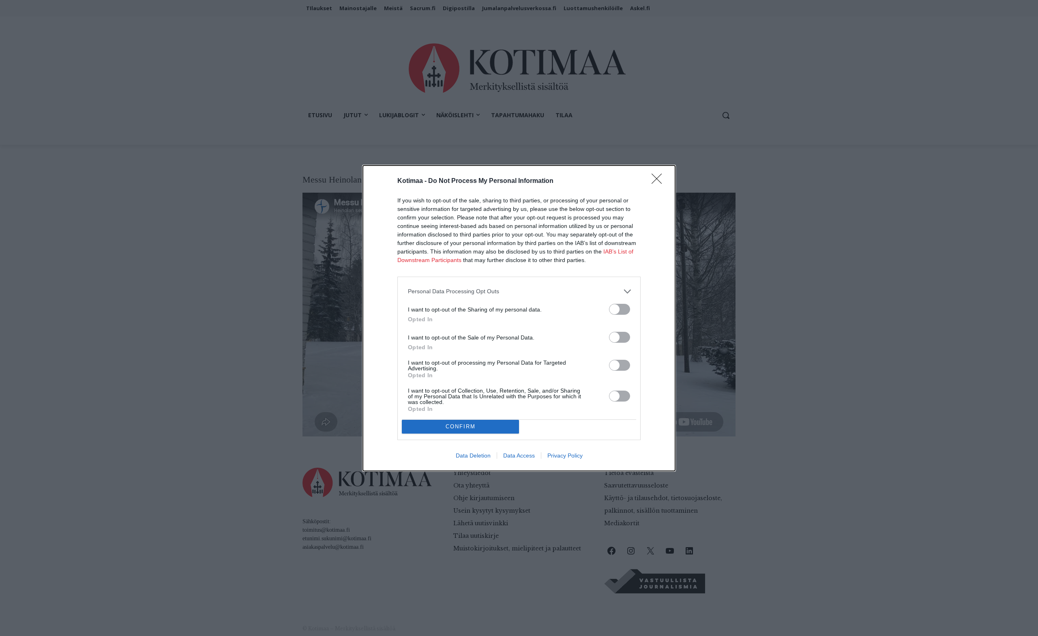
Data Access (519, 455)
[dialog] (519, 318)
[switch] (619, 309)
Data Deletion (473, 455)
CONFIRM (461, 426)
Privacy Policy (565, 455)
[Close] (659, 181)
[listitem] (519, 291)
